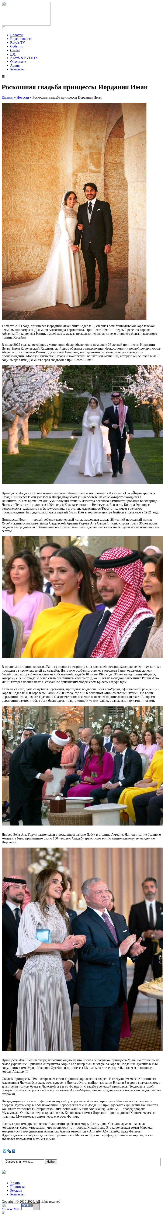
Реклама (16, 1190)
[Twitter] (5, 1151)
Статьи (15, 50)
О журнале (18, 61)
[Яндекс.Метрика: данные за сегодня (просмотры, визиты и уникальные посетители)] (11, 1206)
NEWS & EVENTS (24, 58)
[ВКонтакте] (13, 1151)
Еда (12, 54)
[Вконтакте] (5, 1176)
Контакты (17, 69)
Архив (15, 65)
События (16, 46)
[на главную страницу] (26, 24)
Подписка (17, 1186)
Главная (7, 97)
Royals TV (17, 42)
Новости (16, 35)
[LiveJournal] (9, 1151)
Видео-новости (21, 38)
